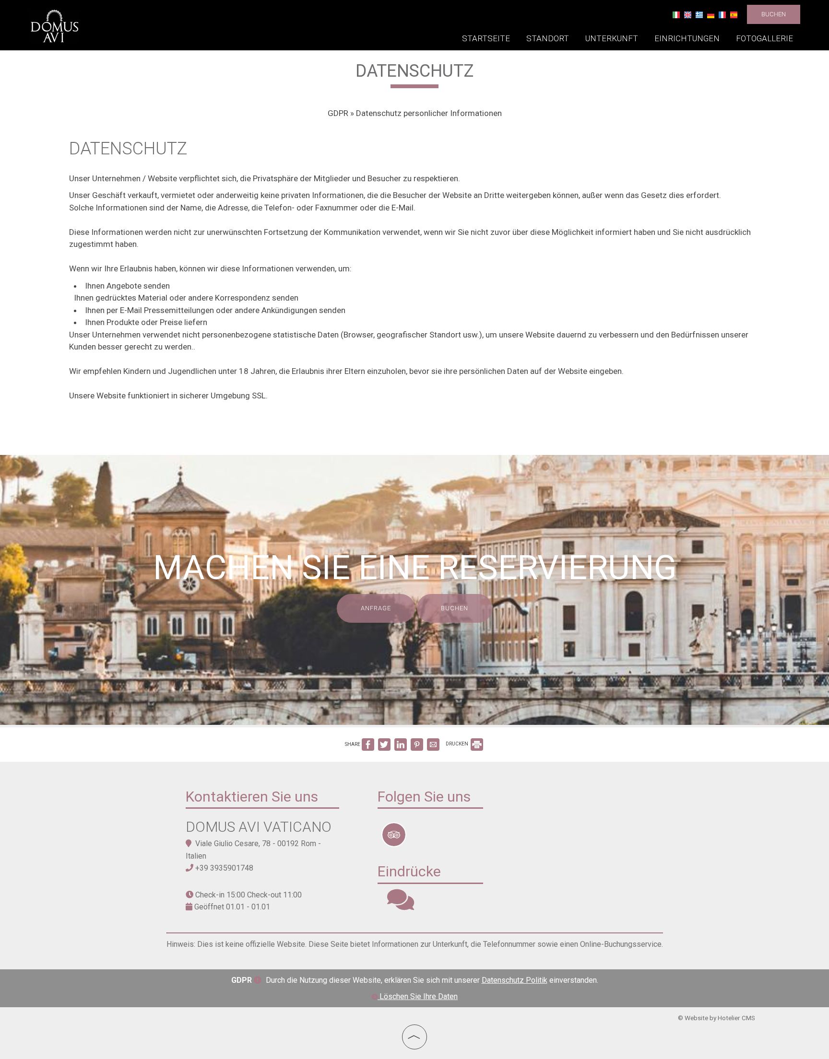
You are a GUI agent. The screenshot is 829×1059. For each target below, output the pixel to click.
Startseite (486, 38)
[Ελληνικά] (699, 14)
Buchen (773, 14)
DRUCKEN (457, 743)
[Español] (733, 14)
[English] (687, 14)
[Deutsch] (710, 14)
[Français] (722, 14)
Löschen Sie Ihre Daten (418, 996)
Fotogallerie (764, 38)
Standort (547, 38)
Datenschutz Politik (514, 980)
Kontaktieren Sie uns (252, 796)
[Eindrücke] (401, 905)
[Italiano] (676, 14)
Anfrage (376, 608)
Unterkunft (611, 38)
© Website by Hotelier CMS (716, 1018)
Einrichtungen (687, 38)
